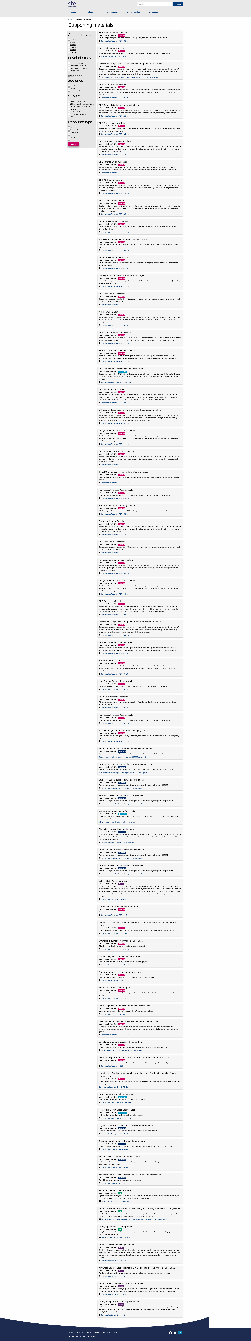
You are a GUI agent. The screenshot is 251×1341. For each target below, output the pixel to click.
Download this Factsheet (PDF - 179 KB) (115, 1035)
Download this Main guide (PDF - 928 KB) (115, 1167)
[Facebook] (171, 1333)
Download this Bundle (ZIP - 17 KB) (113, 1294)
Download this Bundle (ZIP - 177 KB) (113, 1276)
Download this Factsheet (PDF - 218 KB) (115, 116)
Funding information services (80, 114)
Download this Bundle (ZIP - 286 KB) (113, 1260)
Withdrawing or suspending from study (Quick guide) (117, 822)
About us (88, 1332)
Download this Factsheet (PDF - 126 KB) (115, 534)
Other (72, 116)
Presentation (74, 140)
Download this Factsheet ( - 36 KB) (113, 1066)
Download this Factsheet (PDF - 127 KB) (115, 134)
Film (71, 135)
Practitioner (74, 86)
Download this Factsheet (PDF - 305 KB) (115, 723)
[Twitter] (176, 1333)
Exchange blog (133, 12)
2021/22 (73, 52)
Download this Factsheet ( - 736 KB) (113, 1014)
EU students (74, 109)
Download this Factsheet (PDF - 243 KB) (115, 232)
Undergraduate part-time (78, 68)
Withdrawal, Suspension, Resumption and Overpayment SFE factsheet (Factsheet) (129, 77)
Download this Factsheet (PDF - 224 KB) (115, 155)
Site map (71, 1332)
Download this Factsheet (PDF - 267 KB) (115, 250)
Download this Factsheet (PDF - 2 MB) (114, 915)
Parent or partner (76, 91)
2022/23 (73, 50)
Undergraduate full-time (78, 66)
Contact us (153, 12)
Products (89, 12)
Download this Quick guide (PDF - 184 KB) (116, 382)
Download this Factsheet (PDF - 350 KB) (115, 41)
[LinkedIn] (180, 1333)
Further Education (76, 63)
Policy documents (110, 12)
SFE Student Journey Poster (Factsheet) (115, 56)
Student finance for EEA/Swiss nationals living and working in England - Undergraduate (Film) (134, 1219)
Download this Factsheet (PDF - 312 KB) (115, 949)
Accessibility (79, 1332)
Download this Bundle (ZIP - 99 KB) (113, 899)
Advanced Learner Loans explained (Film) (116, 1201)
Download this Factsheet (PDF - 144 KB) (115, 423)
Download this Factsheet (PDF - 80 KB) (114, 689)
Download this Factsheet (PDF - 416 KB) (115, 483)
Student (73, 88)
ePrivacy (106, 1332)
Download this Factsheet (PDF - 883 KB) (115, 965)
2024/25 (73, 45)
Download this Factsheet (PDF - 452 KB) (115, 498)
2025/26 (73, 42)
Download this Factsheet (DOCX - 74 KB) (113, 1087)
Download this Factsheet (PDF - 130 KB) (115, 286)
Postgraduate (75, 71)
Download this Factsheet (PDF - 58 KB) (114, 98)
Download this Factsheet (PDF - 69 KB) (114, 708)
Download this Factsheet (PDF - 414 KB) (115, 998)
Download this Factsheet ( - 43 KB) (113, 980)
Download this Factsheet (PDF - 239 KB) (115, 173)
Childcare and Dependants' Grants (82, 104)
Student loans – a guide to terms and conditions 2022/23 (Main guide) (123, 757)
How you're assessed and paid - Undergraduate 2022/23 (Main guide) (123, 773)
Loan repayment (75, 111)
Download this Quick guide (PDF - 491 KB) (116, 1102)
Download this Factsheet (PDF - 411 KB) (115, 933)
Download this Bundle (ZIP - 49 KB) (113, 1315)
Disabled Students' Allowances (81, 106)
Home (73, 12)
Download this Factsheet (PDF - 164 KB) (115, 403)
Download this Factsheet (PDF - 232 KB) (115, 193)
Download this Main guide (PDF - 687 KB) (115, 1149)
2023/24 (73, 47)
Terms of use (97, 1332)
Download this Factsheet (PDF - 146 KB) (115, 594)
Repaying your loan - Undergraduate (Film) (116, 1237)
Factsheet (73, 127)
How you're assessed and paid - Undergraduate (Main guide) (122, 804)
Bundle (72, 137)
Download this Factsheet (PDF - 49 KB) (114, 268)
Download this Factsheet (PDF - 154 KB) (115, 361)
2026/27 (73, 40)
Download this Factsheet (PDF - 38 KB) (114, 674)
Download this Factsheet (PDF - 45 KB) (114, 653)
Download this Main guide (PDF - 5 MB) (114, 1183)
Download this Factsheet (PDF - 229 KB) (115, 214)
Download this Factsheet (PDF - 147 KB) (115, 465)
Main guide (74, 132)
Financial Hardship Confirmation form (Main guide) (118, 842)
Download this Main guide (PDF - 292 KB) (115, 1134)
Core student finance (77, 101)
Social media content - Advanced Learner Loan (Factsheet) (121, 1050)
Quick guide (74, 130)
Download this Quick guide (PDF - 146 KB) (116, 1118)
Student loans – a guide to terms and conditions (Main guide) (122, 788)
